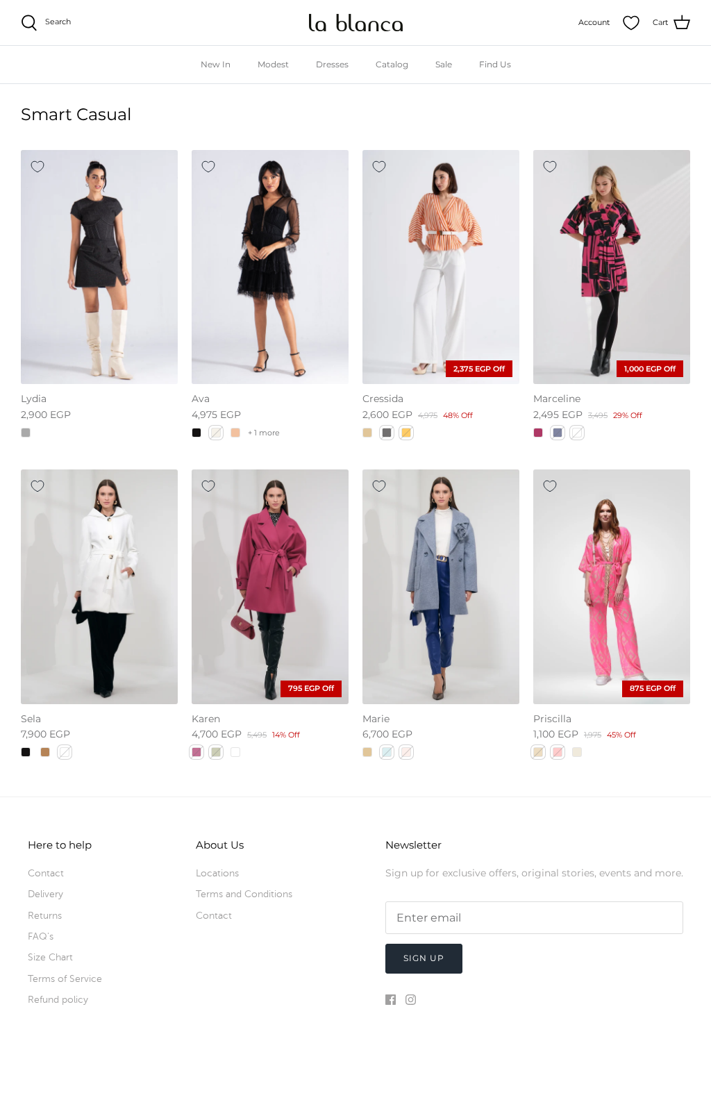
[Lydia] (99, 267)
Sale (443, 64)
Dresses (332, 64)
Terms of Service (65, 979)
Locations (217, 873)
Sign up (423, 958)
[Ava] (270, 267)
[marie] (440, 586)
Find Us (495, 64)
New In (216, 64)
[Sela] (99, 586)
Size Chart (50, 957)
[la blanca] (356, 22)
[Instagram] (410, 999)
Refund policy (58, 999)
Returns (45, 915)
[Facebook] (390, 999)
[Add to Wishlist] (37, 166)
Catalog (392, 64)
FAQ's (40, 936)
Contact (46, 873)
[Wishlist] (631, 23)
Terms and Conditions (244, 894)
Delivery (45, 894)
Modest (273, 64)
